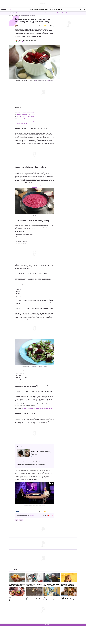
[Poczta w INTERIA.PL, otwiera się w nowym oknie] (82, 9)
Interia (10, 15)
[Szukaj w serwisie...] (80, 9)
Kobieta (13, 15)
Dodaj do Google (26, 41)
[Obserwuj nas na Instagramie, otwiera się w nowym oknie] (50, 516)
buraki (21, 520)
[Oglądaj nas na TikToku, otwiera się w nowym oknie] (52, 516)
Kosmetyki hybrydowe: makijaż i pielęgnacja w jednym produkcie (29, 459)
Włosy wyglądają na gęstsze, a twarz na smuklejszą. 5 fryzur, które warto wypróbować (32, 461)
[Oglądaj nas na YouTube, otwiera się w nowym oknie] (49, 516)
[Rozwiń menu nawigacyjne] (84, 9)
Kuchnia (16, 15)
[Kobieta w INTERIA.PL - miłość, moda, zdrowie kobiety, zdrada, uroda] (11, 9)
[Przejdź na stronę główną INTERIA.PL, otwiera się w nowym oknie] (4, 9)
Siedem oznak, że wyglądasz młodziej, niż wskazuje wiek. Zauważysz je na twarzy (31, 464)
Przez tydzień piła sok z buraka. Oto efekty (31, 185)
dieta (16, 520)
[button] (39, 9)
